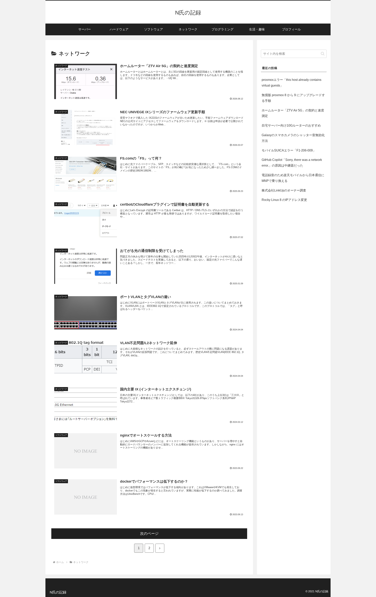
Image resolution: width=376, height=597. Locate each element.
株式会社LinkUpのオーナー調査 (284, 190)
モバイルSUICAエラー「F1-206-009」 (289, 150)
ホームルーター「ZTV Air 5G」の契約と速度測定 (293, 113)
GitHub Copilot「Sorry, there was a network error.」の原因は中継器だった (292, 162)
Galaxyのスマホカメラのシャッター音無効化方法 (293, 137)
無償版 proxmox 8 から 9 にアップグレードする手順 (293, 97)
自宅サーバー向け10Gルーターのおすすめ (291, 125)
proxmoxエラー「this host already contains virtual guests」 (291, 82)
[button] (322, 53)
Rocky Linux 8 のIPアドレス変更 (284, 199)
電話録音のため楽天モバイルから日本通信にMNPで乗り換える (293, 177)
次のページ (149, 533)
